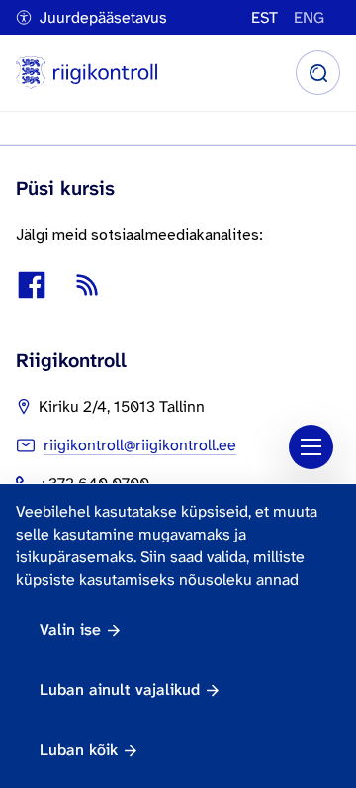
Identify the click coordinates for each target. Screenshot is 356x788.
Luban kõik (79, 749)
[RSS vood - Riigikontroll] (87, 285)
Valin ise (70, 629)
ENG (309, 18)
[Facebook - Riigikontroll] (31, 285)
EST (264, 18)
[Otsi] (318, 72)
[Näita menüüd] (311, 447)
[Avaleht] (86, 72)
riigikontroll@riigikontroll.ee (140, 445)
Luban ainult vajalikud (120, 689)
